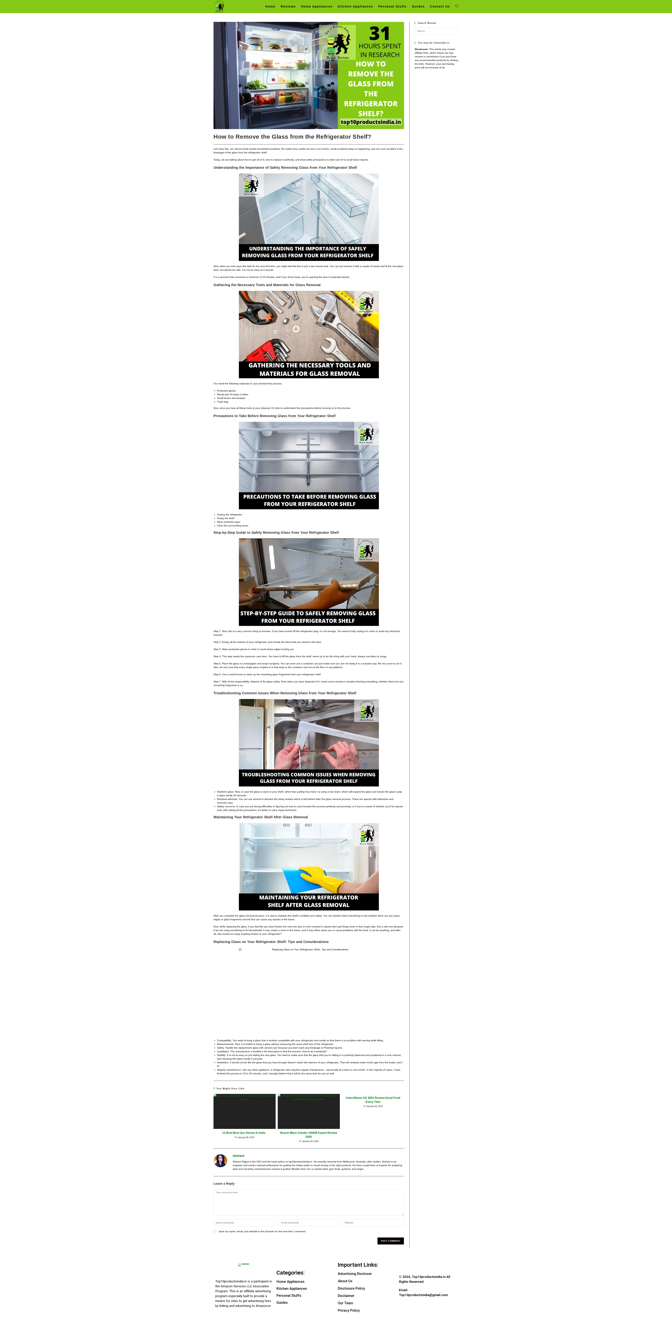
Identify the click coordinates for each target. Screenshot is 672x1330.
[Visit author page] (220, 1160)
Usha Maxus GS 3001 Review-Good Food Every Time (373, 1099)
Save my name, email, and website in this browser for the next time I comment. (262, 1231)
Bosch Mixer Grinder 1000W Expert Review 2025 (308, 1134)
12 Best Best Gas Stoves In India (244, 1132)
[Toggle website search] (457, 6)
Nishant (238, 1156)
